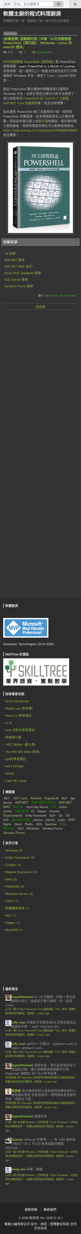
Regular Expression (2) (21, 872)
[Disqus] (40, 454)
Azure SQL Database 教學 (22, 273)
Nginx (7, 824)
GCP (52, 815)
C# (53, 806)
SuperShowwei (22, 996)
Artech (9, 773)
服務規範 (31, 1209)
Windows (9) (14, 850)
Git (61, 815)
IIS (68, 815)
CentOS (21, 810)
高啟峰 (16, 1090)
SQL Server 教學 (16, 279)
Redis (29, 823)
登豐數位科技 (59, 1224)
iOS (5, 819)
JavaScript (20, 819)
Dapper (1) (12, 922)
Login (61, 819)
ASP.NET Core (43, 802)
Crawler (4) (13, 864)
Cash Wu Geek (15, 780)
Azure (18, 806)
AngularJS (51, 798)
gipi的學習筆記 (15, 759)
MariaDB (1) (13, 929)
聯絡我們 (50, 1209)
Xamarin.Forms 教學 (18, 286)
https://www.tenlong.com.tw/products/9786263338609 (40, 130)
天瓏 (45, 121)
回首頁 (40, 307)
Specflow (51, 824)
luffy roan (18, 1022)
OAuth (18, 824)
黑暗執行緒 (13, 737)
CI (32, 811)
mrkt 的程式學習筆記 (20, 730)
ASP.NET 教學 (14, 260)
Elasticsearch (12, 815)
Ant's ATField (14, 766)
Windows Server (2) (19, 893)
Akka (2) (11, 879)
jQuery (50, 819)
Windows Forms (52, 828)
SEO (39, 824)
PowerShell (44, 52)
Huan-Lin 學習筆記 (18, 715)
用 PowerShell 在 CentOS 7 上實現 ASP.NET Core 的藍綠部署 (36, 100)
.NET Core (20, 798)
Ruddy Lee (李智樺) (19, 708)
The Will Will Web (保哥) (22, 751)
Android (36, 798)
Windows (33, 828)
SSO (21, 828)
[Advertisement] (40, 354)
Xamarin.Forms (14, 832)
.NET (6, 798)
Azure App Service (37, 807)
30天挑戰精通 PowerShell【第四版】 (29, 61)
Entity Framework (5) (19, 857)
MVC (71, 819)
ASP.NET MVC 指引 (18, 266)
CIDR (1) (11, 900)
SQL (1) (10, 915)
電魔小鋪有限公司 (17, 1224)
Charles (17, 1139)
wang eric (18, 1169)
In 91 (8, 722)
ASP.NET (21, 802)
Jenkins (38, 820)
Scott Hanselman (17, 701)
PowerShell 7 (69, 295)
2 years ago (43, 1013)
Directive (54, 811)
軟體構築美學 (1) (17, 908)
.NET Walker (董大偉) (20, 744)
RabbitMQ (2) (14, 886)
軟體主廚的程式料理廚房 (32, 13)
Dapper (41, 811)
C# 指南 (10, 253)
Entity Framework (35, 815)
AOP (64, 798)
